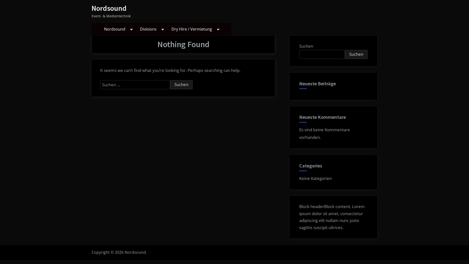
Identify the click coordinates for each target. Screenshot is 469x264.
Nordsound (109, 8)
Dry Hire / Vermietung (191, 29)
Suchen (306, 46)
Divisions (148, 29)
